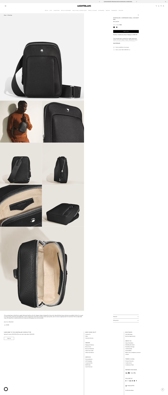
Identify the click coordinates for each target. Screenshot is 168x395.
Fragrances (114, 10)
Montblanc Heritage (129, 346)
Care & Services (88, 366)
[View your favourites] (161, 6)
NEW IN (46, 10)
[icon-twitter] (132, 380)
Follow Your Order (89, 350)
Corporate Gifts (88, 363)
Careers (127, 354)
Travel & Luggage (92, 10)
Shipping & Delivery (89, 344)
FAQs (86, 336)
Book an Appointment (130, 336)
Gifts (51, 10)
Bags (5, 15)
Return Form (88, 346)
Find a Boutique (128, 334)
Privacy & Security (129, 361)
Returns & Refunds (89, 348)
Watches (108, 10)
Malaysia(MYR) (130, 385)
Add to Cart (126, 31)
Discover (121, 10)
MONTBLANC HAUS (129, 344)
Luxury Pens (57, 10)
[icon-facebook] (127, 380)
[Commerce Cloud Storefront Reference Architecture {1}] (84, 5)
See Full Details (116, 43)
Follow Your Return (89, 352)
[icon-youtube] (134, 380)
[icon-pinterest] (136, 380)
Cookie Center (128, 363)
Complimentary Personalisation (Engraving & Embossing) (82, 1)
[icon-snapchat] (130, 380)
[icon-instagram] (125, 380)
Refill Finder (88, 364)
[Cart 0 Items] (163, 6)
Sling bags (10, 15)
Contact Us (87, 334)
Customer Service (89, 338)
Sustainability (128, 350)
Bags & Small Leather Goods (80, 10)
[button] (158, 5)
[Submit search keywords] (156, 6)
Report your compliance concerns (133, 352)
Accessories (101, 10)
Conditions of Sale (129, 364)
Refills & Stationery (66, 10)
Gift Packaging (88, 361)
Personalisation (88, 359)
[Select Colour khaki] (117, 27)
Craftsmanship (128, 348)
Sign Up (9, 338)
